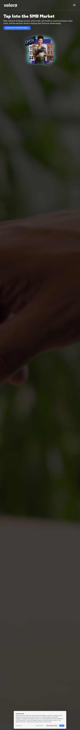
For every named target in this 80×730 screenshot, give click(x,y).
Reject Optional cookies (52, 725)
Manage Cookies (39, 725)
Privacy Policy (19, 725)
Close (62, 725)
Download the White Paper (16, 28)
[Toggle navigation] (74, 5)
